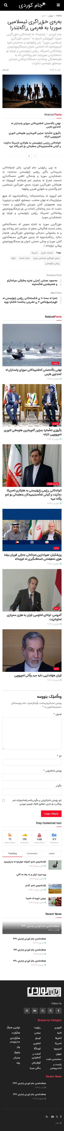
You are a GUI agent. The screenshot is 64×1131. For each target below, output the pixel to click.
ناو (59, 756)
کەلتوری (37, 1043)
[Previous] (35, 156)
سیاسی (37, 1033)
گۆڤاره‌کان (36, 1063)
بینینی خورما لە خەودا (36, 898)
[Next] (29, 156)
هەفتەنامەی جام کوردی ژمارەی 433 (40, 926)
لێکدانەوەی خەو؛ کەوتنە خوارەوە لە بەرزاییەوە (25, 862)
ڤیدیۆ (38, 1038)
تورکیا (13, 258)
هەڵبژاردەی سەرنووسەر (15, 1040)
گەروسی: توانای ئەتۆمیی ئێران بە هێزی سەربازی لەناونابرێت (34, 617)
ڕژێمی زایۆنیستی (52, 263)
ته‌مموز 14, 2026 (38, 954)
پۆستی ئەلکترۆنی (52, 771)
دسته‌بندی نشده (54, 1059)
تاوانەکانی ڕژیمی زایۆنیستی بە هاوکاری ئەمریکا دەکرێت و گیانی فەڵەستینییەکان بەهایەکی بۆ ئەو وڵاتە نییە (32, 144)
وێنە (18, 1063)
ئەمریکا (35, 252)
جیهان (50, 15)
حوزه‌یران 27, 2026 (37, 965)
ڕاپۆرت (55, 363)
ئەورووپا (58, 1048)
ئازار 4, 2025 (55, 70)
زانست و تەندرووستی (56, 1066)
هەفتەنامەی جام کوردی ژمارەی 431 (30, 950)
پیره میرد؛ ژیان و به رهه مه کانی (31, 874)
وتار (18, 1047)
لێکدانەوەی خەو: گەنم (35, 885)
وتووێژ (17, 1052)
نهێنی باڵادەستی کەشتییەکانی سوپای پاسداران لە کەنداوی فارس (36, 125)
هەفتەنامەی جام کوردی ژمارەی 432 (29, 939)
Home (59, 15)
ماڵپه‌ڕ (59, 785)
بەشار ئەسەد (24, 258)
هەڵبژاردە (16, 1033)
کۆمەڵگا (37, 1048)
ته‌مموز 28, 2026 (38, 943)
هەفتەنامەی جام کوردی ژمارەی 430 (29, 961)
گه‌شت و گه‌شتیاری (36, 1055)
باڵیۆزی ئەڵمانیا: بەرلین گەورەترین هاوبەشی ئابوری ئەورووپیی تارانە (35, 135)
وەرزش (16, 1057)
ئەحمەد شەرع (47, 252)
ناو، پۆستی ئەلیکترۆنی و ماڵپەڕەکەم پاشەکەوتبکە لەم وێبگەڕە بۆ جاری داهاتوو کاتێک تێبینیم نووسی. (37, 802)
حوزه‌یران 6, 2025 (53, 503)
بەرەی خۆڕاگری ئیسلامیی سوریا (46, 258)
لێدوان (57, 714)
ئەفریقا (58, 1038)
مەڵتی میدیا (35, 1068)
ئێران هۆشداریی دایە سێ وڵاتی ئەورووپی (38, 675)
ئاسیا (43, 15)
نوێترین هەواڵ (53, 483)
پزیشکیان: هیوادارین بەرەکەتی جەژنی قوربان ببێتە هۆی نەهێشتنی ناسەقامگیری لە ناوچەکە (33, 557)
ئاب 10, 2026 (52, 930)
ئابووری (55, 423)
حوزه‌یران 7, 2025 (53, 379)
